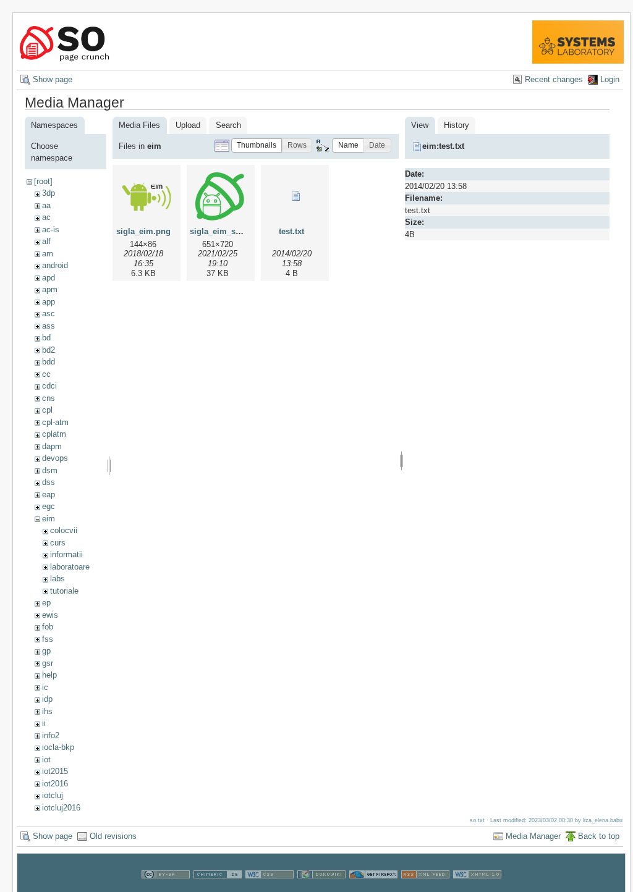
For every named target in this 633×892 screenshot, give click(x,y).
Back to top (598, 836)
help (49, 675)
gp (46, 650)
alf (46, 241)
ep (46, 602)
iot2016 (55, 783)
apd (48, 277)
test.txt (291, 231)
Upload (188, 125)
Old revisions (113, 836)
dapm (52, 446)
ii (44, 723)
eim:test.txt (443, 146)
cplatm (54, 434)
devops (55, 458)
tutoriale (64, 590)
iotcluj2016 (61, 807)
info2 (50, 735)
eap (48, 494)
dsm (49, 470)
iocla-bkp (58, 747)
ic (45, 687)
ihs (47, 711)
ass (48, 325)
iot (46, 759)
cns (48, 398)
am (47, 253)
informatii (66, 554)
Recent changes (554, 79)
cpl (47, 409)
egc (48, 506)
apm (49, 289)
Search (228, 125)
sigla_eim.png (143, 231)
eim (48, 518)
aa (46, 205)
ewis (50, 615)
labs (57, 578)
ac (46, 217)
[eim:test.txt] (295, 196)
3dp (48, 193)
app (48, 301)
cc (46, 374)
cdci (49, 385)
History (456, 125)
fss (47, 639)
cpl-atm (55, 422)
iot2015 (55, 771)
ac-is (50, 229)
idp (47, 699)
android (55, 265)
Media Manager (533, 836)
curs (58, 542)
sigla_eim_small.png (230, 231)
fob (47, 626)
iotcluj (52, 795)
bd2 (48, 350)
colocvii (63, 530)
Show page (52, 79)
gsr (47, 663)
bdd (48, 361)
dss (48, 482)
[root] (43, 181)
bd (46, 337)
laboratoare (70, 566)
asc (48, 313)
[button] (256, 145)
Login (609, 79)
